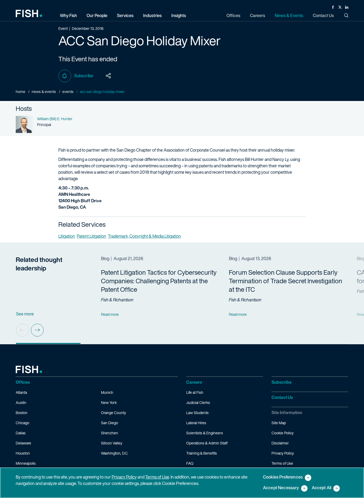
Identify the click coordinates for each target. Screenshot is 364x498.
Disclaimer (280, 443)
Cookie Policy (283, 433)
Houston (23, 453)
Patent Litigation (91, 236)
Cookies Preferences (283, 477)
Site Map (279, 423)
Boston (21, 412)
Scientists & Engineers (204, 433)
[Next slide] (37, 330)
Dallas (21, 433)
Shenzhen (109, 433)
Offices (23, 382)
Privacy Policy (283, 453)
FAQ (189, 463)
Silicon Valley (111, 443)
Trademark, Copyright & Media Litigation (144, 236)
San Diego (109, 423)
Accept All (321, 488)
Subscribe (83, 75)
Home (20, 91)
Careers (194, 382)
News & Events (44, 91)
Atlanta (21, 392)
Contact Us (282, 397)
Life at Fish (194, 392)
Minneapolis (26, 463)
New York (109, 402)
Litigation (66, 236)
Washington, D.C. (114, 453)
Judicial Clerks (198, 402)
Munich (107, 392)
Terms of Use (282, 463)
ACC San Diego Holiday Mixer (102, 91)
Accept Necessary (281, 488)
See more (25, 314)
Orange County (113, 412)
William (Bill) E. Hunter (54, 119)
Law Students (197, 412)
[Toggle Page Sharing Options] (108, 76)
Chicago (22, 423)
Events (68, 91)
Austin (21, 402)
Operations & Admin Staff (207, 443)
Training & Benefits (201, 453)
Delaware (23, 443)
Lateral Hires (196, 423)
